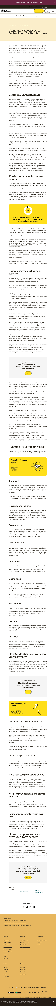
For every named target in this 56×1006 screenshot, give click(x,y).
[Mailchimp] (44, 987)
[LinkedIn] (32, 992)
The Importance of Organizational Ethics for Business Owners (17, 925)
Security (5, 954)
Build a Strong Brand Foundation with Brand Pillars (15, 923)
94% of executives (36, 194)
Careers (5, 974)
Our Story (6, 967)
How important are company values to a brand (21, 192)
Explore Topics (34, 16)
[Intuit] (11, 987)
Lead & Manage (24, 25)
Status (5, 956)
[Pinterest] (38, 992)
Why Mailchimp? (7, 940)
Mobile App (6, 958)
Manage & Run (12, 25)
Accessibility (6, 976)
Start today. (44, 6)
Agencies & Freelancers (42, 940)
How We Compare (7, 949)
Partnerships (23, 889)
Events (38, 944)
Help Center (23, 971)
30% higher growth (20, 241)
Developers (39, 942)
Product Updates (7, 942)
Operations (23, 887)
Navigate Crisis (39, 892)
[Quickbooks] (35, 987)
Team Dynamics (24, 891)
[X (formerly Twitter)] (27, 992)
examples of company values (20, 453)
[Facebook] (24, 992)
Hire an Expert (23, 969)
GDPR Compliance (8, 951)
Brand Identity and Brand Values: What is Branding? (15, 920)
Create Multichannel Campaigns (40, 890)
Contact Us (22, 967)
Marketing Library (21, 16)
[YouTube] (35, 992)
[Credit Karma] (27, 987)
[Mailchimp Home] (6, 11)
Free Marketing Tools (24, 942)
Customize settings (45, 1001)
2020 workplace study (23, 228)
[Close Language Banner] (54, 3)
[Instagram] (29, 992)
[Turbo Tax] (19, 987)
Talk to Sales (23, 974)
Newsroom (6, 969)
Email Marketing (7, 944)
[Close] (54, 1002)
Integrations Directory (25, 947)
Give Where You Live (8, 971)
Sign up (28, 373)
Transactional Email (8, 947)
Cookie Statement (11, 1003)
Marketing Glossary (24, 944)
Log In (47, 11)
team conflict (16, 498)
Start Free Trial (38, 11)
